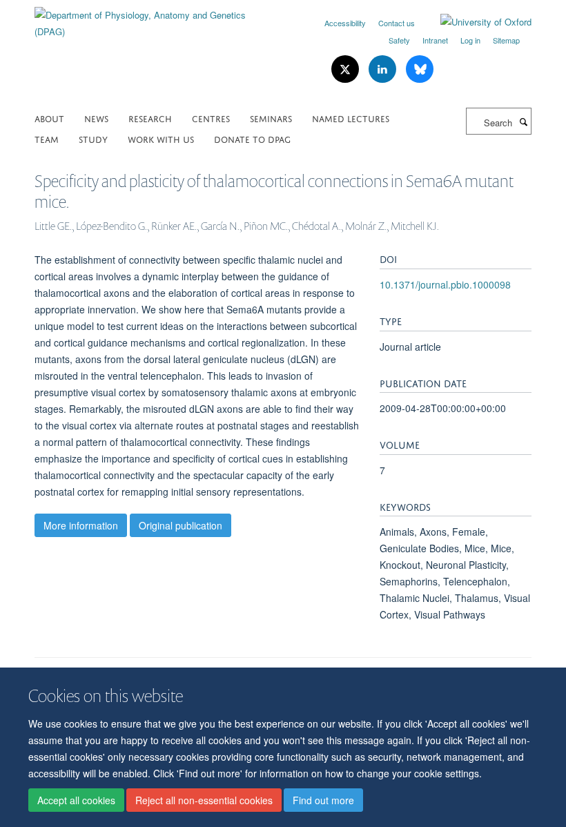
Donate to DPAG (252, 138)
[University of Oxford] (475, 22)
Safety (399, 40)
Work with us (161, 138)
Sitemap (506, 40)
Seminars (271, 117)
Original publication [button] (180, 525)
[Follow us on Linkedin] (384, 69)
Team (47, 138)
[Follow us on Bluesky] (419, 69)
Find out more (323, 800)
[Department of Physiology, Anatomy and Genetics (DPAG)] (154, 18)
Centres (211, 117)
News (96, 117)
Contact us (396, 22)
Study (93, 138)
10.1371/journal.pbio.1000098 (445, 284)
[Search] (523, 121)
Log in (470, 40)
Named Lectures (350, 117)
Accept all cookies (76, 800)
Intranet (435, 40)
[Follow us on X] (346, 69)
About (49, 117)
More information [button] (80, 525)
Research (150, 117)
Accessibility (345, 22)
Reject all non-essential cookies (204, 800)
